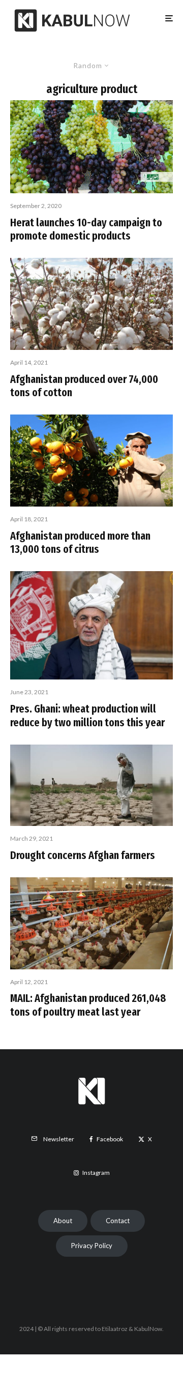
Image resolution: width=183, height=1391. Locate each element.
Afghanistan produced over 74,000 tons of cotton (84, 386)
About (62, 1221)
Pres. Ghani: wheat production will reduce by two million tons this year (87, 715)
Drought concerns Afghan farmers (82, 855)
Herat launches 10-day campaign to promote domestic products (86, 229)
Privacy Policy (91, 1245)
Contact (118, 1221)
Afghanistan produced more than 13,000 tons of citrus (80, 542)
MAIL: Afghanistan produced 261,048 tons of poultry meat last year (88, 1005)
